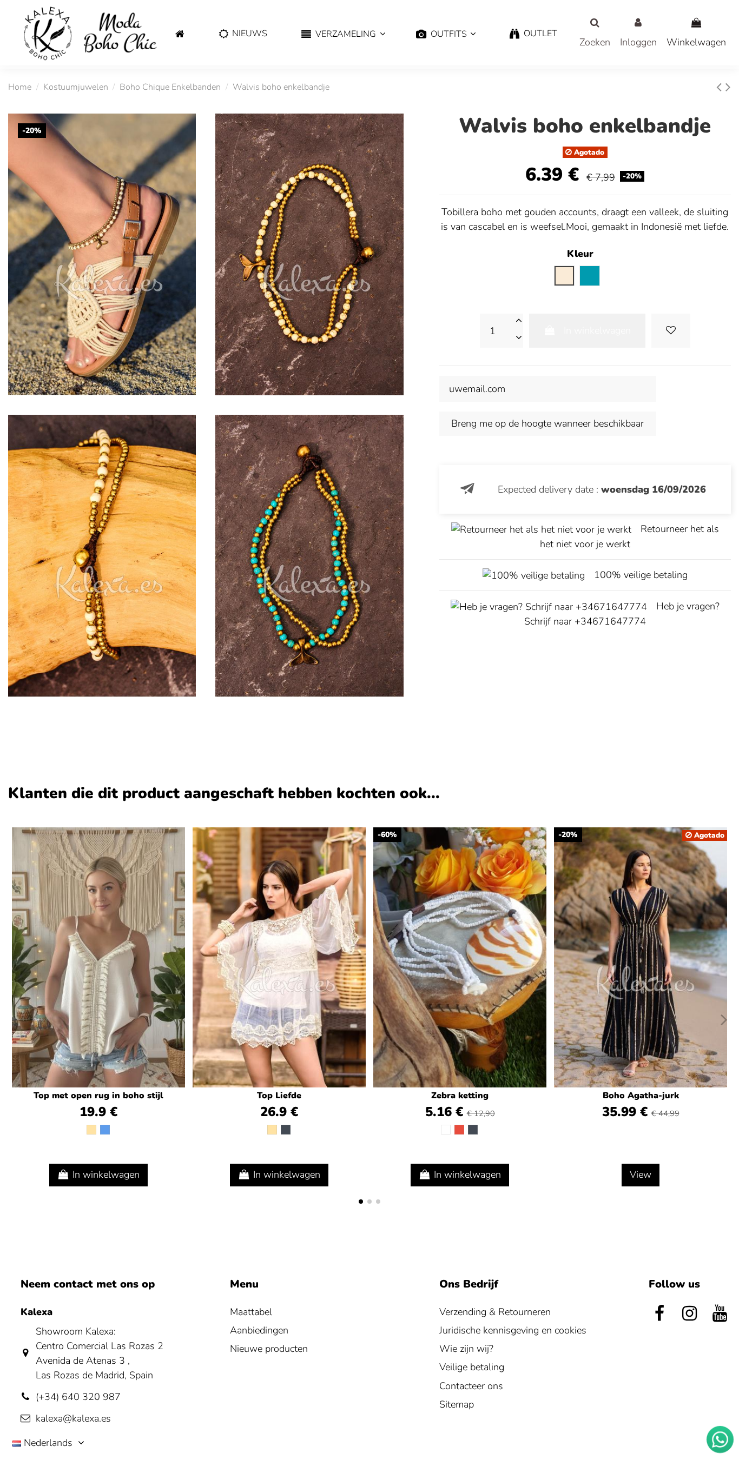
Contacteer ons (471, 1385)
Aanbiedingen (259, 1330)
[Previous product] (720, 87)
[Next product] (728, 87)
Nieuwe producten (269, 1348)
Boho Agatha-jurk (641, 1096)
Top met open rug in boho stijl (98, 1096)
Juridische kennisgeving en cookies (512, 1330)
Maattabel (251, 1311)
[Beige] (91, 1129)
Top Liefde (279, 1096)
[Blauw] (105, 1129)
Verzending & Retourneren (495, 1311)
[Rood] (459, 1129)
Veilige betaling (471, 1367)
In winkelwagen (597, 330)
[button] (342, 34)
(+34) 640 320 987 (78, 1396)
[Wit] (446, 1129)
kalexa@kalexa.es (73, 1418)
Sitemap (456, 1404)
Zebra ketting (460, 1096)
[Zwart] (286, 1129)
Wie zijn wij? (466, 1348)
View (640, 1174)
